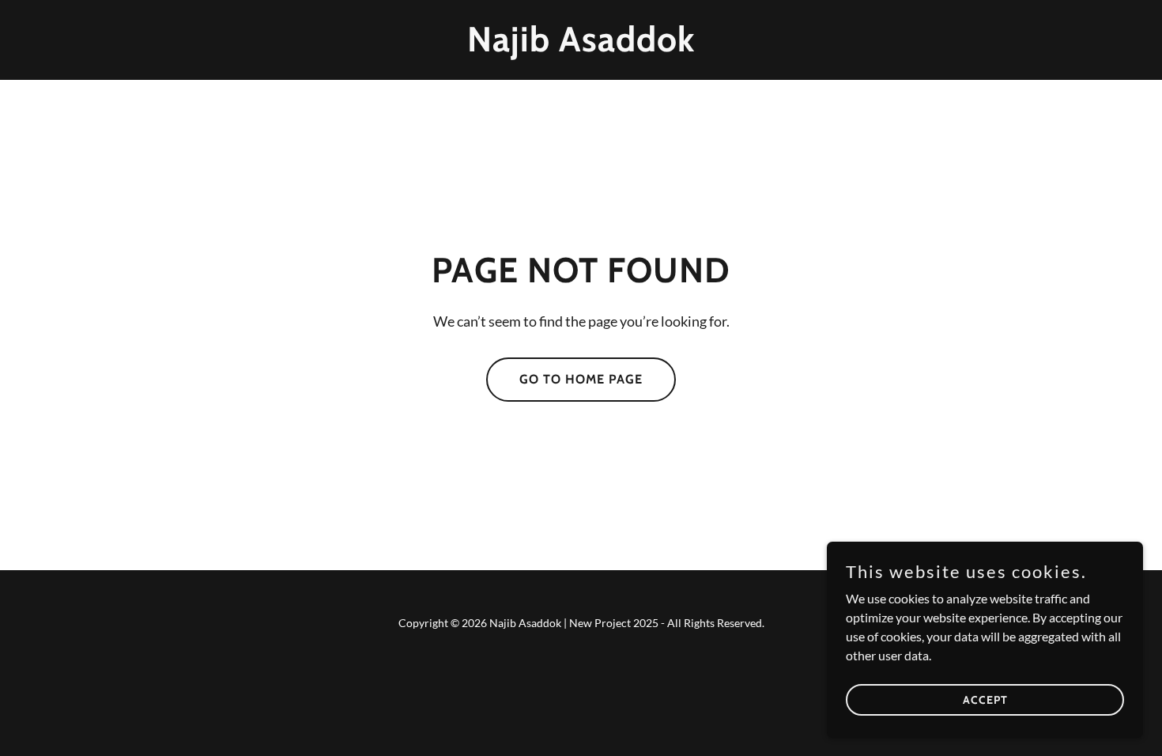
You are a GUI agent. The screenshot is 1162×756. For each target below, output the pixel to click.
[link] (581, 46)
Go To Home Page (581, 379)
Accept (985, 699)
